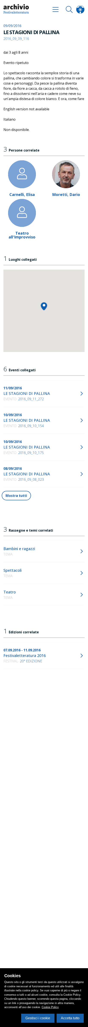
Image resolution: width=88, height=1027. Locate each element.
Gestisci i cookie (37, 1018)
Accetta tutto (70, 1018)
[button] (44, 306)
